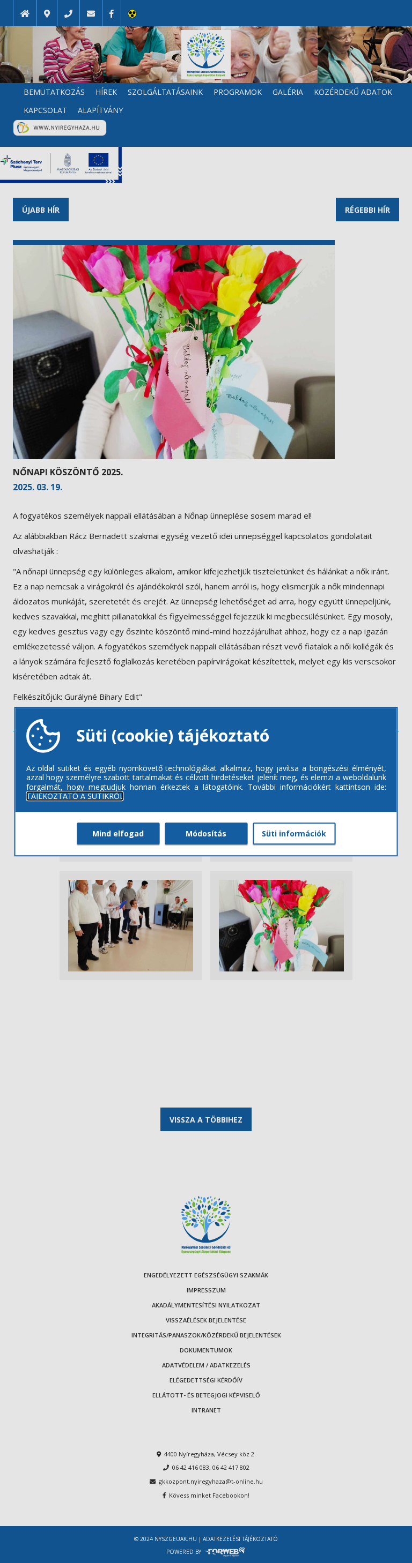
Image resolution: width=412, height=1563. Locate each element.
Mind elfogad (118, 833)
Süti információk (294, 833)
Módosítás (206, 833)
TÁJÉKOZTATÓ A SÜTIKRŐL (75, 796)
